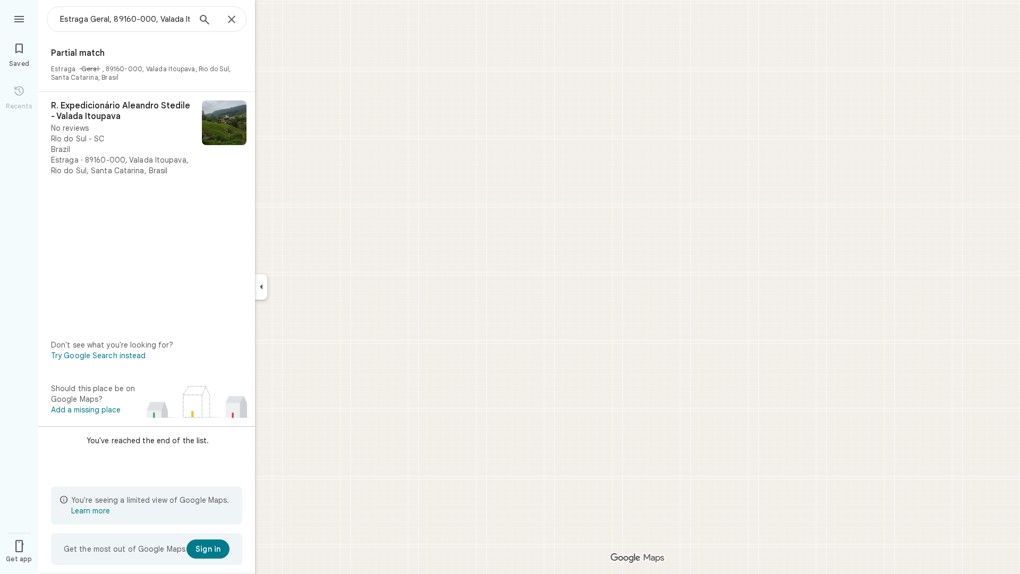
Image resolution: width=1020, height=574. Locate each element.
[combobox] (125, 19)
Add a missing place (86, 410)
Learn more (90, 511)
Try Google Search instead (98, 355)
